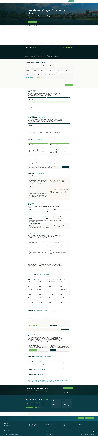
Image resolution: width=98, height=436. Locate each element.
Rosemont (33, 297)
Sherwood (43, 299)
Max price (66, 70)
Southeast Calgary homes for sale (47, 112)
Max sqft (34, 73)
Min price (58, 70)
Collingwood (54, 284)
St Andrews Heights (64, 299)
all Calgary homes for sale (35, 380)
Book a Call (71, 1)
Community (27, 70)
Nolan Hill (64, 292)
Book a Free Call (66, 388)
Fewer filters (31, 77)
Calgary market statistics (35, 381)
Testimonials (80, 425)
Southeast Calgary (31, 104)
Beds (42, 70)
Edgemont (54, 286)
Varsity (54, 302)
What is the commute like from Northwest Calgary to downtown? (38, 369)
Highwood (43, 289)
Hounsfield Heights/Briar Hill (64, 289)
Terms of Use (86, 434)
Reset (41, 77)
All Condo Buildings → (53, 325)
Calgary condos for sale (41, 381)
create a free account (53, 56)
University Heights (33, 302)
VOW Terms (90, 434)
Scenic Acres (33, 299)
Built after (40, 73)
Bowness (64, 281)
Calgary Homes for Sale (30, 25)
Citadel (43, 284)
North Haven (33, 294)
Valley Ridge (43, 302)
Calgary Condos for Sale (32, 425)
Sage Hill (54, 297)
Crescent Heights (33, 286)
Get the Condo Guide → (65, 329)
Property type (35, 70)
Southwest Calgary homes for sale (38, 112)
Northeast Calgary (31, 106)
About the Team (81, 424)
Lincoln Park (54, 291)
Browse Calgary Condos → (33, 325)
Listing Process (48, 425)
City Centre (64, 424)
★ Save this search (37, 77)
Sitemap (93, 434)
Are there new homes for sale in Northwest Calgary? (36, 374)
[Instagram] (47, 434)
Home (26, 25)
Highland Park (33, 289)
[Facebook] (49, 434)
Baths (50, 70)
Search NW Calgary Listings (67, 390)
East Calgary (64, 426)
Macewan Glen (33, 292)
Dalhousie (43, 286)
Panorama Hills (54, 294)
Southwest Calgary (31, 99)
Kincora (43, 291)
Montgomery (43, 292)
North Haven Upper (43, 294)
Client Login (65, 1)
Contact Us (80, 431)
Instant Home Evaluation (89, 418)
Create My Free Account (31, 407)
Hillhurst (54, 289)
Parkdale (64, 294)
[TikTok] (52, 434)
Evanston (64, 286)
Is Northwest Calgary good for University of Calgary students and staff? (39, 371)
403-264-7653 (61, 1)
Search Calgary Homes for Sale (33, 424)
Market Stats (80, 426)
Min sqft (27, 73)
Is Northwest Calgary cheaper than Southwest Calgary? (37, 364)
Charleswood (33, 284)
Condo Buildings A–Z (32, 426)
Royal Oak (43, 297)
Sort (53, 73)
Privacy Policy (82, 434)
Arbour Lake (33, 281)
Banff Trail (43, 281)
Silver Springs (54, 299)
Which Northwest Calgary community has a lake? (36, 366)
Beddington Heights (54, 281)
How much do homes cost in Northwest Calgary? (36, 361)
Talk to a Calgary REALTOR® (49, 431)
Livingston (64, 291)
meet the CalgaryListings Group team (49, 381)
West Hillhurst (64, 302)
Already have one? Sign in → (40, 407)
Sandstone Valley (64, 297)
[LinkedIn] (50, 434)
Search (27, 77)
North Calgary (64, 425)
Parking (47, 73)
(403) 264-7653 (6, 430)
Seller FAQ (47, 426)
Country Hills (64, 284)
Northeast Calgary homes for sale (57, 112)
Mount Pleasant (54, 292)
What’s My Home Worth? (67, 392)
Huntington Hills (33, 291)
